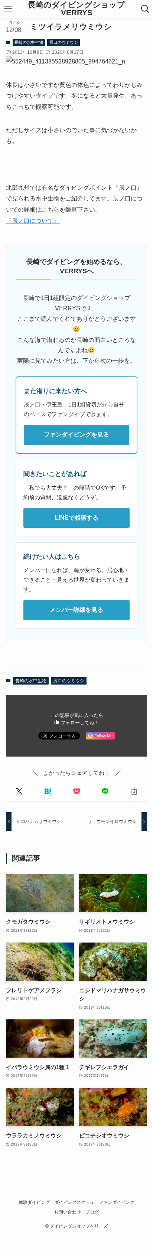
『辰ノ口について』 (32, 220)
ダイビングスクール (74, 1202)
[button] (19, 791)
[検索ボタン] (145, 9)
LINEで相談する (76, 518)
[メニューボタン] (8, 9)
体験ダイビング (34, 1202)
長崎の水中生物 (28, 42)
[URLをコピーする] (134, 791)
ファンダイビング (116, 1202)
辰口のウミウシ (63, 42)
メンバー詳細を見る (76, 610)
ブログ (92, 1212)
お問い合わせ (67, 1212)
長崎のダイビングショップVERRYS (76, 8)
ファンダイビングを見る (76, 434)
